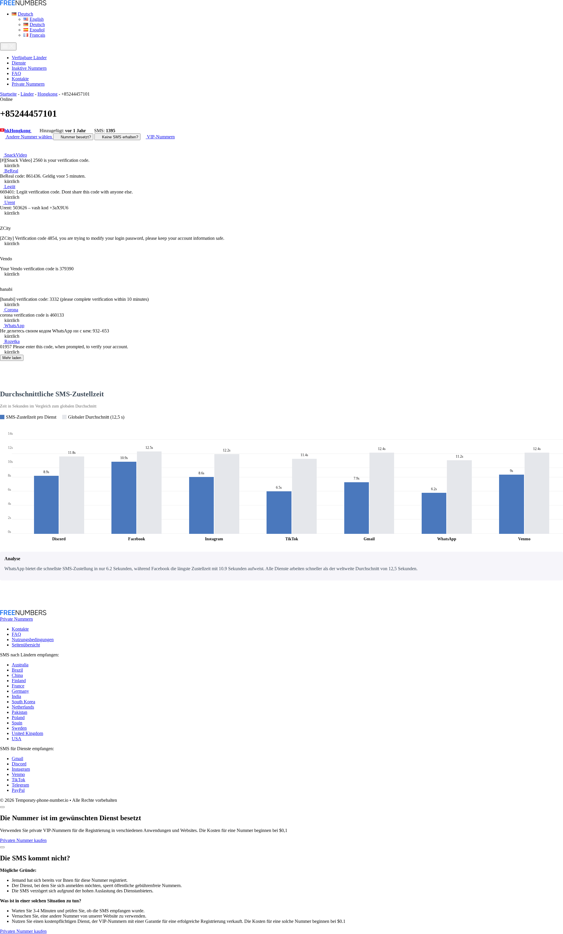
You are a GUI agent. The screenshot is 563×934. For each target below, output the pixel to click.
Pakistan (19, 712)
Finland (19, 680)
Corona (10, 309)
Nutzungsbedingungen (33, 639)
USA (16, 738)
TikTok (18, 779)
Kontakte (20, 628)
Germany (20, 691)
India (16, 696)
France (18, 685)
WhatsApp (13, 325)
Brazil (17, 670)
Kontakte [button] (20, 78)
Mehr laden (11, 358)
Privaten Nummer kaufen (23, 840)
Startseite (8, 93)
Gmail (17, 758)
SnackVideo (15, 154)
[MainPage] (23, 3)
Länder (27, 93)
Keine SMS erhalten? (119, 137)
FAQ (16, 634)
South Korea (23, 701)
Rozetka (11, 341)
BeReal (10, 170)
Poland (18, 717)
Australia (20, 664)
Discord (19, 763)
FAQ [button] (16, 73)
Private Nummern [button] (28, 83)
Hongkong (47, 93)
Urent (9, 202)
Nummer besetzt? (75, 137)
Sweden (19, 728)
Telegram (20, 784)
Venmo (18, 774)
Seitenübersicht (26, 644)
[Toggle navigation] (8, 46)
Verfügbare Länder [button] (29, 57)
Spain (17, 722)
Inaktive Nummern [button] (29, 68)
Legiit (9, 186)
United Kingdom (27, 733)
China (17, 675)
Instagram (21, 769)
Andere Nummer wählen (29, 136)
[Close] (2, 807)
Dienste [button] (19, 62)
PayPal (18, 790)
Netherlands (23, 706)
